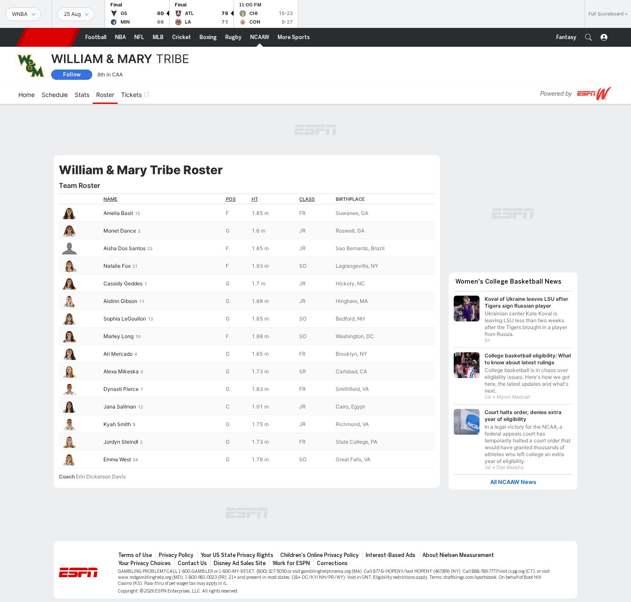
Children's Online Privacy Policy (319, 555)
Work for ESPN (291, 563)
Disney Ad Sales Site (240, 563)
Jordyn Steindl (120, 442)
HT (255, 199)
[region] (247, 331)
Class (307, 199)
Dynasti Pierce (121, 389)
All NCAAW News (513, 482)
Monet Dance (119, 230)
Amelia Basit (118, 213)
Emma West (117, 459)
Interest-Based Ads (391, 555)
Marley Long (118, 336)
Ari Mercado (118, 354)
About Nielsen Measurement (458, 555)
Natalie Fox (116, 266)
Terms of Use (135, 555)
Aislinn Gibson (120, 301)
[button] (588, 37)
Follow (72, 74)
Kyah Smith (117, 424)
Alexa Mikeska (121, 371)
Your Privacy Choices (144, 563)
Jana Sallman (119, 406)
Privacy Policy (176, 555)
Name (110, 199)
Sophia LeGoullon (124, 318)
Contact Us (192, 563)
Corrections (332, 563)
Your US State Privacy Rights (236, 555)
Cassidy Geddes (123, 283)
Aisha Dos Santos (124, 248)
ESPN (48, 37)
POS (231, 199)
